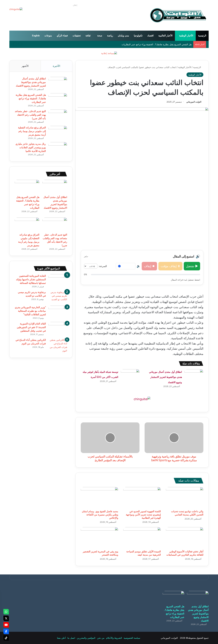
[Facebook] (6, 631)
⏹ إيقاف (149, 266)
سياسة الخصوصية (132, 638)
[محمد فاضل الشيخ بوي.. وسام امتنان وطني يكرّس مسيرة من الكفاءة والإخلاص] (99, 497)
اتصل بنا (71, 638)
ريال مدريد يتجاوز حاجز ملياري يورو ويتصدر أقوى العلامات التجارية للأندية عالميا (30, 147)
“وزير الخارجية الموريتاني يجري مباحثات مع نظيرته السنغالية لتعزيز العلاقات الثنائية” (30, 311)
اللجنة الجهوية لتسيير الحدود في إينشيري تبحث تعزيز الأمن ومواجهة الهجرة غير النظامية (143, 514)
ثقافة (88, 35)
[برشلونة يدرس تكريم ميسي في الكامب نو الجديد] (57, 296)
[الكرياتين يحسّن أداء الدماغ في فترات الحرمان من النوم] (57, 345)
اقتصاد (150, 35)
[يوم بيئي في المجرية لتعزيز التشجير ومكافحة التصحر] (99, 537)
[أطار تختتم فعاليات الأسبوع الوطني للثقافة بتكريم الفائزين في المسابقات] (184, 537)
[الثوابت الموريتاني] (178, 15)
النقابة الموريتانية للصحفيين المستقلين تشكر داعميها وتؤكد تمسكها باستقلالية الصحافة (31, 279)
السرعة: (103, 266)
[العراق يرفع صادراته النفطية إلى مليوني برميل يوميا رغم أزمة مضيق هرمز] (57, 132)
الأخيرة (56, 66)
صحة (99, 35)
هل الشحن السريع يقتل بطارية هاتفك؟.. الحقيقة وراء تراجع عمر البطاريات (31, 98)
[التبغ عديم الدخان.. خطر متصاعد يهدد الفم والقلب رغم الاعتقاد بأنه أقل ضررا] (57, 116)
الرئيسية (202, 35)
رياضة (110, 35)
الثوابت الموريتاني (193, 102)
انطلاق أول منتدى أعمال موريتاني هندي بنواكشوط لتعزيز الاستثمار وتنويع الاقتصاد (165, 377)
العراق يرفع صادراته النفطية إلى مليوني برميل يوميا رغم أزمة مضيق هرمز (32, 131)
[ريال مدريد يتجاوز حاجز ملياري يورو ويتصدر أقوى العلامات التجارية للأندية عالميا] (57, 148)
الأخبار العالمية (165, 35)
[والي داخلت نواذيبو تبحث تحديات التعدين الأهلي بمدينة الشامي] (184, 497)
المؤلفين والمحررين (86, 638)
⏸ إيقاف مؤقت (170, 266)
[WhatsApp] (6, 611)
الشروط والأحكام (114, 638)
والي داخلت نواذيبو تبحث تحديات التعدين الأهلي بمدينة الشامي (187, 513)
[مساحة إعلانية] (109, 53)
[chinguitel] (142, 399)
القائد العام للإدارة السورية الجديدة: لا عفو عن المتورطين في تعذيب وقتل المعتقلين (31, 327)
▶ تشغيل (192, 266)
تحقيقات (77, 35)
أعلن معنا (61, 638)
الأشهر (25, 66)
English (36, 35)
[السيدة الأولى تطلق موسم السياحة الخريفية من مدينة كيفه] (142, 537)
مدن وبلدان (123, 35)
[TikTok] (6, 638)
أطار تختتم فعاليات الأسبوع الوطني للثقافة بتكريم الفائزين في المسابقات (184, 553)
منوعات (48, 35)
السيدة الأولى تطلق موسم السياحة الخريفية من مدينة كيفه (143, 553)
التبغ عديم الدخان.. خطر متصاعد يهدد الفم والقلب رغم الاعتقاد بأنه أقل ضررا (30, 115)
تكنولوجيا (138, 35)
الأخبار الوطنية (186, 35)
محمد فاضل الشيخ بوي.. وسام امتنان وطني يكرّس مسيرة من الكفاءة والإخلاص (100, 514)
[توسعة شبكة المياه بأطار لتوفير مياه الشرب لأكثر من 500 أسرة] (130, 375)
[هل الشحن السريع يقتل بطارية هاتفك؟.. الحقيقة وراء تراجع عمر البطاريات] (57, 99)
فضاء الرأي (62, 35)
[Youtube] (6, 625)
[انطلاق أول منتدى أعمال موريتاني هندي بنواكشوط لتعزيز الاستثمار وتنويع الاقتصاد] (193, 375)
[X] (6, 618)
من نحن (100, 638)
